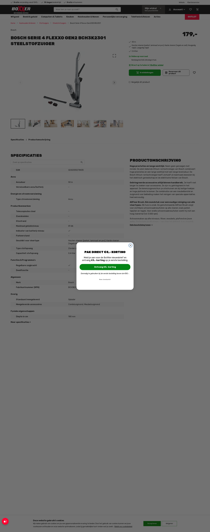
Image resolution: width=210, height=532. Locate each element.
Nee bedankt (105, 279)
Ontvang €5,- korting (105, 267)
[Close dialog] (130, 245)
